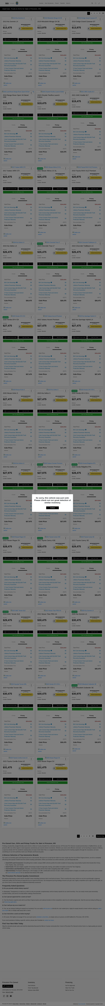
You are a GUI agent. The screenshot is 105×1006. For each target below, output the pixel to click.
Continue (52, 507)
